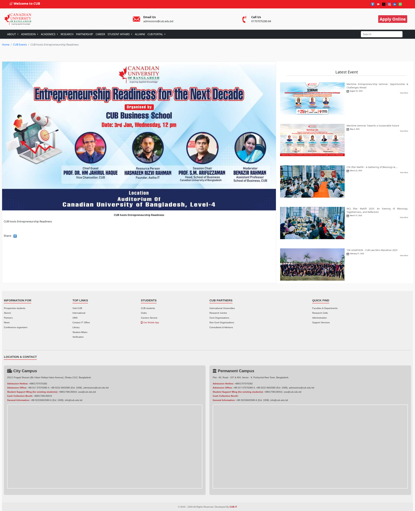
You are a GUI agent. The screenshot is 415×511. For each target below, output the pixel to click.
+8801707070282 (38, 383)
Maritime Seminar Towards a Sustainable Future (373, 125)
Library (76, 327)
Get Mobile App (151, 322)
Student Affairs (79, 332)
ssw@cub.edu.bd (87, 392)
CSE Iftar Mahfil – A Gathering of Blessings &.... (372, 167)
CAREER (100, 34)
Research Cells (320, 313)
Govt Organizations (219, 317)
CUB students (148, 308)
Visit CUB (77, 308)
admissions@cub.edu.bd (96, 387)
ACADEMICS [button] (48, 34)
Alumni (7, 313)
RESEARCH (67, 34)
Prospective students (14, 308)
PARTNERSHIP (84, 34)
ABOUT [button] (12, 34)
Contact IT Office (81, 322)
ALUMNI (140, 34)
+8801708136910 (68, 392)
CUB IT (233, 507)
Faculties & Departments (325, 308)
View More (404, 93)
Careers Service (149, 317)
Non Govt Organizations (221, 322)
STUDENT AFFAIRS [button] (119, 34)
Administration (319, 317)
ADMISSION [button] (28, 34)
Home (5, 44)
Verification (78, 337)
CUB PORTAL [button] (156, 34)
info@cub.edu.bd (73, 400)
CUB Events (20, 44)
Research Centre (218, 313)
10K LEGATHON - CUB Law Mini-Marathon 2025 (372, 250)
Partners (8, 317)
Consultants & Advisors (221, 327)
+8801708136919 (43, 396)
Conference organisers (15, 327)
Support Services (321, 322)
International (78, 313)
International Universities (222, 308)
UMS (74, 317)
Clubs (144, 313)
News (7, 322)
